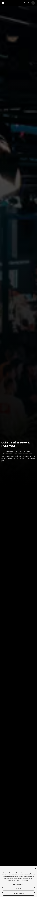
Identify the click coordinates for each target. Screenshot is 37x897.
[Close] (36, 869)
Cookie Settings (18, 884)
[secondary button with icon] (33, 3)
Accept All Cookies (19, 893)
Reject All (18, 888)
